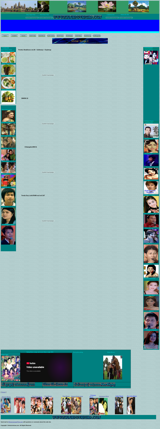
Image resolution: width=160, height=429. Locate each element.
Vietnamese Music (104, 396)
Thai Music (66, 396)
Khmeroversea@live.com (15, 422)
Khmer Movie (6, 397)
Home (3, 392)
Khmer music (20, 397)
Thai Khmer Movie (36, 396)
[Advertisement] (76, 24)
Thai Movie (48, 396)
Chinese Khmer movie (77, 396)
